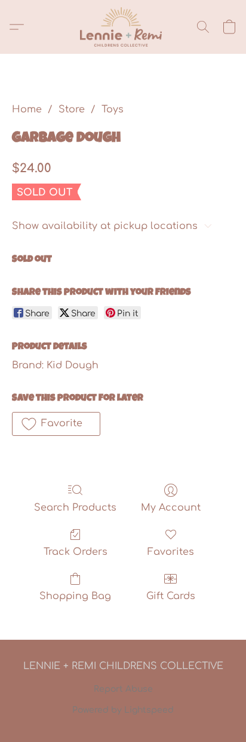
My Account (171, 507)
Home (27, 109)
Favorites (170, 551)
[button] (123, 27)
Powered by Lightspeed (123, 710)
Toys (113, 109)
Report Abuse (123, 689)
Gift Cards (170, 596)
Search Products (75, 507)
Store (72, 109)
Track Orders (75, 551)
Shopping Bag (75, 596)
